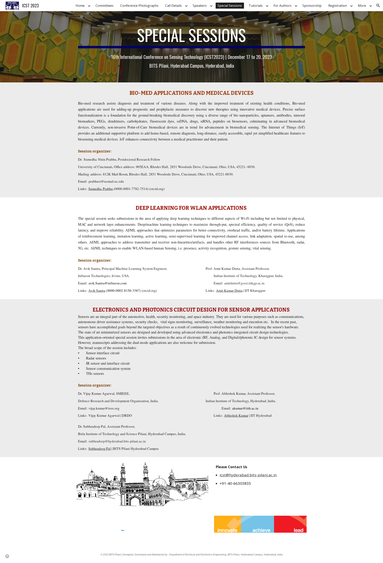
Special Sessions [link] (230, 5)
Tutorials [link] (256, 5)
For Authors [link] (282, 5)
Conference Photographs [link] (139, 5)
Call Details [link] (173, 5)
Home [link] (80, 5)
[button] (378, 5)
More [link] (362, 5)
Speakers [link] (200, 5)
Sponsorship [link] (312, 5)
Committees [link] (105, 5)
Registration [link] (337, 5)
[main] (191, 36)
